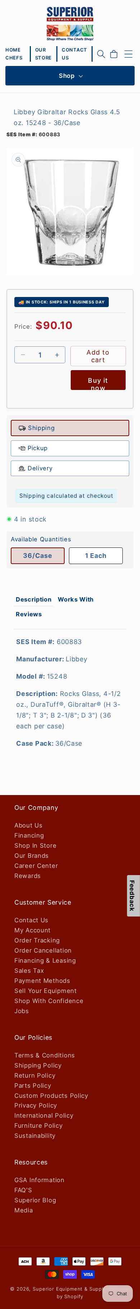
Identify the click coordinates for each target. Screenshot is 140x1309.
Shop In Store (35, 845)
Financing (29, 835)
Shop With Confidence (48, 1000)
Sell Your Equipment (45, 990)
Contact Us (31, 920)
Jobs (21, 1011)
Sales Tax (29, 970)
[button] (101, 54)
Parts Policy (32, 1085)
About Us (28, 825)
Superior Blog (35, 1200)
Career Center (36, 865)
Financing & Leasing (45, 960)
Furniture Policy (38, 1125)
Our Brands (31, 855)
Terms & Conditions (44, 1055)
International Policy (43, 1115)
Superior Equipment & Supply (69, 1289)
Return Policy (34, 1075)
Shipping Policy (38, 1065)
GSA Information (39, 1180)
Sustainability (35, 1135)
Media (23, 1210)
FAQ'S (23, 1190)
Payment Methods (42, 980)
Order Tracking (37, 940)
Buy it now (98, 383)
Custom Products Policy (51, 1095)
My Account (32, 930)
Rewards (27, 875)
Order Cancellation (43, 950)
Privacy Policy (35, 1105)
